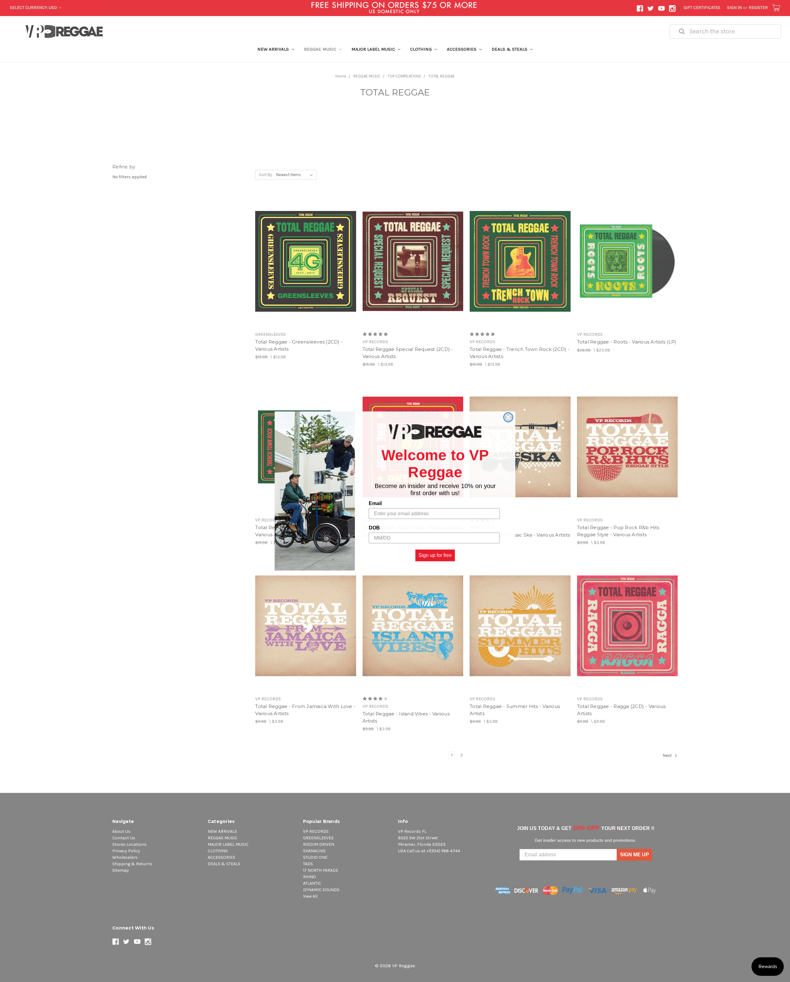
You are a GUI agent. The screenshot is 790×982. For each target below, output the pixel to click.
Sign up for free (435, 555)
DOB (374, 527)
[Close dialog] (508, 417)
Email (375, 503)
